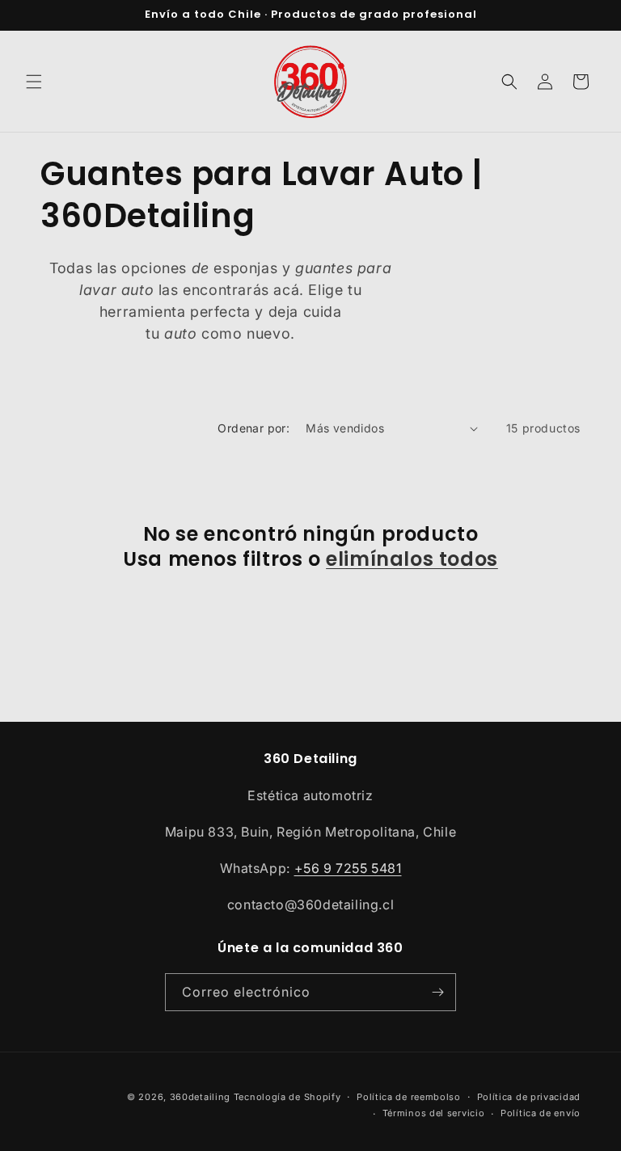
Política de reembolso (409, 1097)
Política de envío (541, 1113)
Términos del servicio (433, 1113)
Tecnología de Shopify (287, 1097)
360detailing (200, 1097)
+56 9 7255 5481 (348, 868)
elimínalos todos (412, 558)
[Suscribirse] (437, 992)
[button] (34, 81)
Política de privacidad (529, 1097)
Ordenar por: (253, 428)
